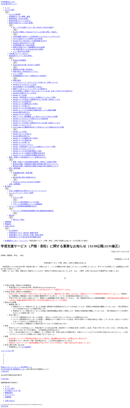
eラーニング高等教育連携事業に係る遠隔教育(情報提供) (33, 211)
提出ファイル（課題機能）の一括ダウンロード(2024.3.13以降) (35, 116)
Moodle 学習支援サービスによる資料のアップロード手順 (34, 97)
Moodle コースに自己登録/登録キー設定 (27, 108)
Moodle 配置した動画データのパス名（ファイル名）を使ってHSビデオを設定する (43, 91)
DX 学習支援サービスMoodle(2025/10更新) (28, 49)
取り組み (8, 186)
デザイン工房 (18, 197)
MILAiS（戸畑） (19, 219)
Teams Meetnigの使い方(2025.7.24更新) (26, 65)
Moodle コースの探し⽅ (21, 106)
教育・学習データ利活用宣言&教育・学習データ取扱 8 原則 (34, 162)
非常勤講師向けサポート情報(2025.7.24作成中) (30, 76)
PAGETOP (4, 406)
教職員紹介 (9, 393)
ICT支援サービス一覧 (13, 390)
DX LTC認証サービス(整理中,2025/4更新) (28, 39)
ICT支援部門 (26, 347)
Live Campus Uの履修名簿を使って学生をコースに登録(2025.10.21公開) (38, 127)
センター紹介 (10, 10)
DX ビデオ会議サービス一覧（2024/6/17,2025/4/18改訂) (33, 27)
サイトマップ (10, 395)
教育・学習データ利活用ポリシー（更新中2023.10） (28, 157)
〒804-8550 (5, 371)
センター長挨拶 (14, 14)
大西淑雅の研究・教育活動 (22, 173)
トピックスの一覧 (7, 351)
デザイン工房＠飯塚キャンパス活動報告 (27, 204)
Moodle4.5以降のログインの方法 (24, 93)
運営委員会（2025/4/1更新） (19, 18)
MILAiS (11, 215)
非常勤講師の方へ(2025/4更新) (24, 45)
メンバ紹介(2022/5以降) (21, 51)
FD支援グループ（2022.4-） (19, 53)
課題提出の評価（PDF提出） (23, 69)
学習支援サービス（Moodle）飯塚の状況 (23, 233)
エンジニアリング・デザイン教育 (21, 193)
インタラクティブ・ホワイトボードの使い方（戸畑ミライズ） (35, 82)
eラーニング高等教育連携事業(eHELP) (23, 206)
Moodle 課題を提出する (21, 112)
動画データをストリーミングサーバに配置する (30, 89)
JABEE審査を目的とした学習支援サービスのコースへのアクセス (36, 36)
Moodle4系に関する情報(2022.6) (24, 177)
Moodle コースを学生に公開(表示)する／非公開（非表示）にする (36, 99)
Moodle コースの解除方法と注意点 (25, 104)
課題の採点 (17, 80)
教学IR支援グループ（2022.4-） (20, 21)
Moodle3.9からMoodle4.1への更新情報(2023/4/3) (30, 41)
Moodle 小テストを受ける (22, 114)
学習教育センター (11, 241)
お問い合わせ (10, 226)
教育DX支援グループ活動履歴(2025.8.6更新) (29, 47)
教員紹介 (8, 224)
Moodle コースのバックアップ (24, 149)
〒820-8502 (5, 379)
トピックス (24, 241)
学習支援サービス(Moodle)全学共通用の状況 (25, 237)
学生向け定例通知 (19, 60)
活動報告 (8, 222)
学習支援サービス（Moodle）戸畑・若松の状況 (26, 235)
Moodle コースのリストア (22, 125)
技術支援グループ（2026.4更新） (21, 56)
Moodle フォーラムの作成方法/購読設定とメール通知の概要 (34, 110)
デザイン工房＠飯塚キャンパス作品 (26, 202)
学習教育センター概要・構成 (19, 16)
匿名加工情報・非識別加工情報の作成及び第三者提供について (35, 166)
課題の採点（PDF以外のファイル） (26, 71)
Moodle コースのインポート (23, 121)
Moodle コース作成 (20, 95)
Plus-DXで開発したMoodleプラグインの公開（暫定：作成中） (35, 32)
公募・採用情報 (14, 184)
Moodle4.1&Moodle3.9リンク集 (24, 43)
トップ (7, 8)
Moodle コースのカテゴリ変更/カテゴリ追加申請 (30, 119)
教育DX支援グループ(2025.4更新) (21, 23)
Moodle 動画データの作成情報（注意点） (28, 87)
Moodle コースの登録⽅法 (22, 101)
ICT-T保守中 (13, 230)
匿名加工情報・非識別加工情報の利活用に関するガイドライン (35, 164)
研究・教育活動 (14, 168)
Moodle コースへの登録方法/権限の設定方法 (29, 153)
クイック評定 (18, 74)
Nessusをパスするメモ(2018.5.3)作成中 (27, 182)
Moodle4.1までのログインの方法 (24, 84)
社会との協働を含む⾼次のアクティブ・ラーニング (27, 191)
